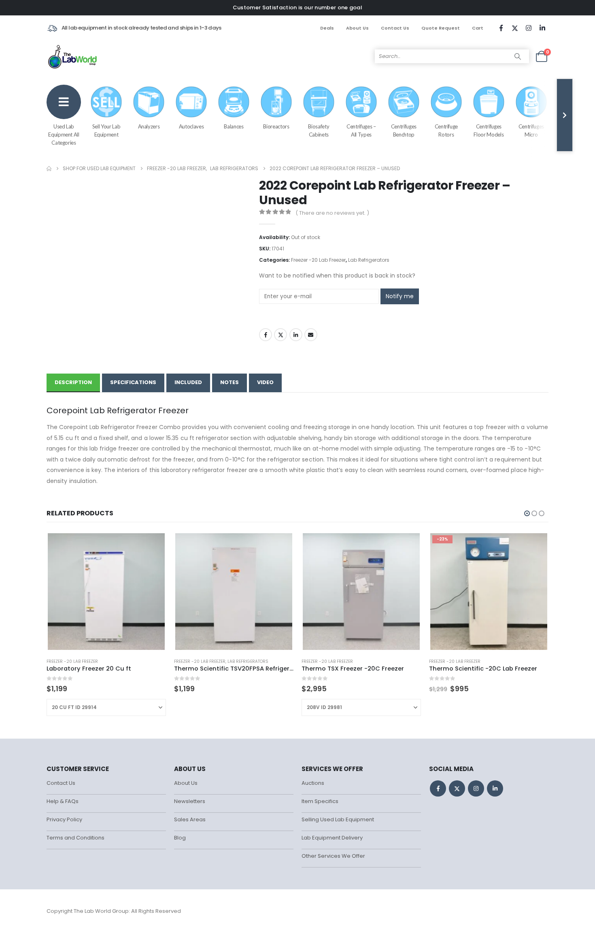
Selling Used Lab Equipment (338, 819)
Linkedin (495, 788)
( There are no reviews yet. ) (332, 213)
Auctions (313, 783)
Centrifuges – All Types (361, 130)
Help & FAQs (63, 801)
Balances (233, 126)
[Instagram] (528, 28)
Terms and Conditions (75, 838)
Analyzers (149, 126)
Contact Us (395, 28)
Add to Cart (152, 545)
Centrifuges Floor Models (489, 130)
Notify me (400, 296)
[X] (515, 28)
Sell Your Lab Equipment (106, 130)
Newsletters (189, 801)
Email (310, 334)
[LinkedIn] (542, 28)
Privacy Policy (64, 819)
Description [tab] (73, 382)
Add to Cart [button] (280, 545)
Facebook (265, 334)
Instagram (476, 788)
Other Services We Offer (333, 856)
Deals (327, 28)
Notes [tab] (229, 382)
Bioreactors (276, 126)
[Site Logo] (73, 56)
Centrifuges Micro (531, 130)
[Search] (517, 56)
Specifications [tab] (133, 382)
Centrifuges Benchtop (403, 130)
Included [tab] (188, 382)
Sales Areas (190, 819)
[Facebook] (501, 28)
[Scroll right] (565, 115)
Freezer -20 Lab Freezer (318, 259)
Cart (477, 28)
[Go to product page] (106, 591)
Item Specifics (320, 801)
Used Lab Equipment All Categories (63, 134)
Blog (180, 838)
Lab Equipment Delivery (332, 838)
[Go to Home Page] (49, 168)
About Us (357, 28)
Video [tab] (265, 382)
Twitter (280, 334)
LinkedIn (295, 334)
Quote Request (440, 28)
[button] (527, 513)
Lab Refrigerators (368, 259)
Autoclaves (191, 126)
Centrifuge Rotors (446, 130)
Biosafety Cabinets (318, 130)
